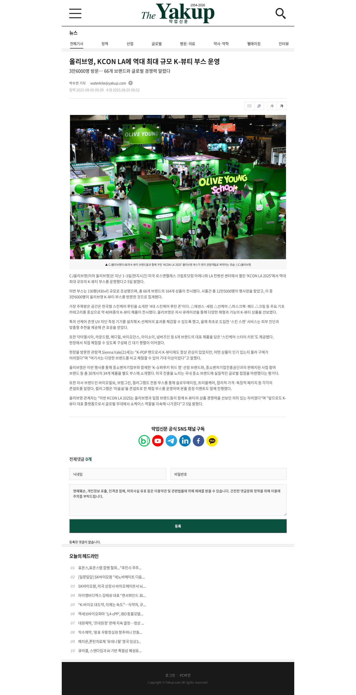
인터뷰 (284, 43)
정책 (104, 43)
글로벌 (157, 43)
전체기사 (76, 43)
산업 (130, 43)
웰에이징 (254, 43)
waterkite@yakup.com (108, 83)
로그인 (170, 675)
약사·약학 (221, 43)
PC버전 (185, 675)
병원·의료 (187, 43)
